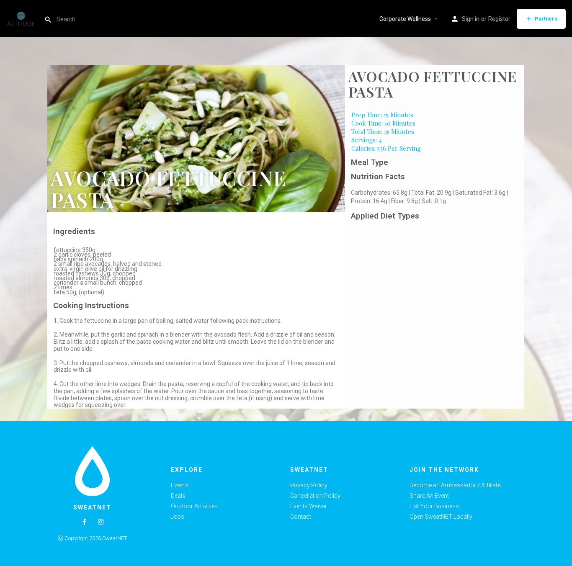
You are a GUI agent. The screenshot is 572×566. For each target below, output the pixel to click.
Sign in (470, 18)
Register (499, 18)
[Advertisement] (435, 286)
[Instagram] (101, 522)
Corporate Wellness (405, 18)
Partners (546, 18)
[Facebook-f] (84, 522)
